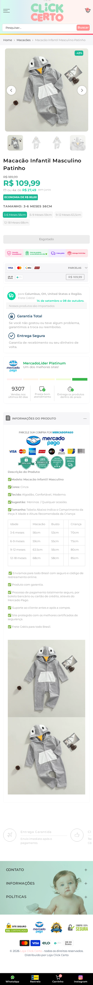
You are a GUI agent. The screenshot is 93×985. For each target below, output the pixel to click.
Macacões (23, 40)
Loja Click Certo (58, 955)
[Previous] (11, 90)
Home (7, 40)
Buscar (83, 27)
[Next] (82, 90)
